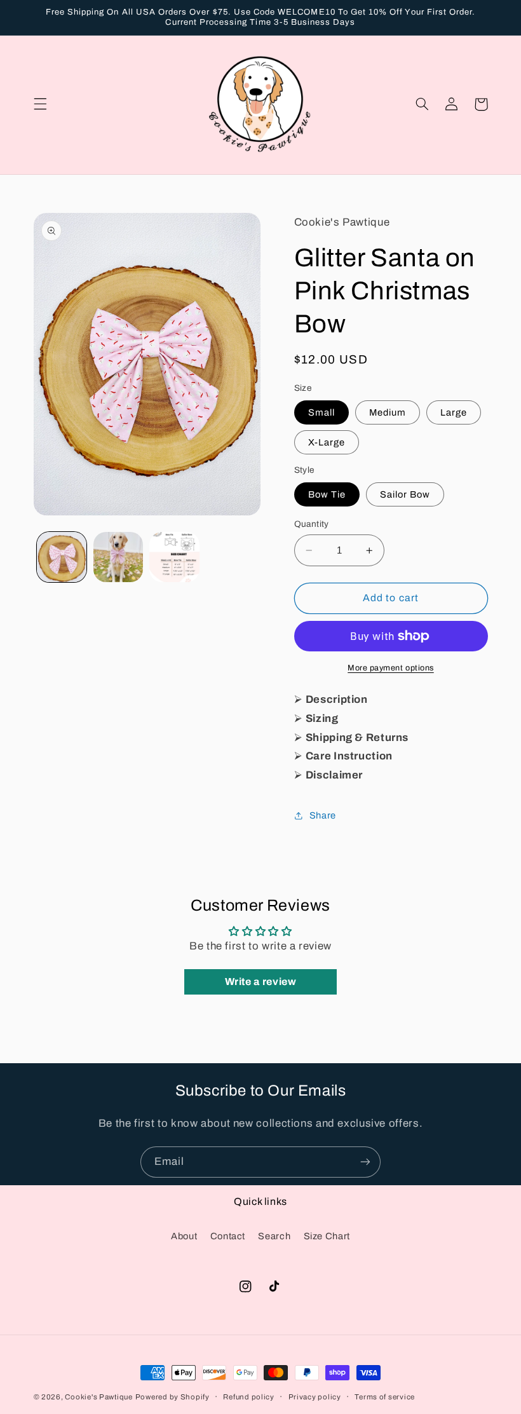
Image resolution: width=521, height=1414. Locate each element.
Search (274, 1236)
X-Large (326, 442)
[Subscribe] (365, 1162)
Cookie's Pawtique (99, 1397)
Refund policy (248, 1397)
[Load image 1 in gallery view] (61, 556)
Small (321, 412)
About (184, 1236)
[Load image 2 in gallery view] (118, 556)
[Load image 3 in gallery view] (174, 556)
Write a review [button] (261, 981)
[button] (40, 104)
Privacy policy (314, 1397)
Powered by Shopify (172, 1397)
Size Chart (327, 1236)
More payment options (391, 667)
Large (453, 412)
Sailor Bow (405, 494)
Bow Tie (327, 494)
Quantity (311, 524)
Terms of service (385, 1397)
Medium (387, 412)
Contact (227, 1236)
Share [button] (322, 815)
